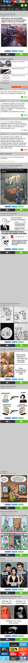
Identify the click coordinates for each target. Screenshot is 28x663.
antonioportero (5, 167)
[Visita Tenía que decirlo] (14, 653)
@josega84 (5, 122)
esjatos (5, 100)
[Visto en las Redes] (10, 1)
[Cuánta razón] (4, 1)
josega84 (5, 133)
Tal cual (2, 559)
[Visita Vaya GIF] (4, 658)
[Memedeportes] (7, 1)
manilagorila (4, 473)
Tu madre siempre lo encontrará (9, 303)
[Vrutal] (15, 1)
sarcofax (5, 118)
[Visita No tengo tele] (23, 658)
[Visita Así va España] (14, 649)
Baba (3, 388)
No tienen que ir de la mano (8, 213)
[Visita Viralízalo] (4, 644)
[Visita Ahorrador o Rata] (14, 658)
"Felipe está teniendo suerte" (8, 511)
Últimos (3, 9)
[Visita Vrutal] (23, 653)
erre (2, 215)
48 (9, 555)
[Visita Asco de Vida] (4, 649)
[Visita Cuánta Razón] (14, 644)
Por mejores (24, 87)
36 (9, 508)
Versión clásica (19, 661)
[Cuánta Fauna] (23, 1)
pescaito (3, 513)
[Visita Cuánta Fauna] (23, 649)
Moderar (24, 9)
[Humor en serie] (21, 1)
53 (9, 421)
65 (9, 345)
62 (9, 639)
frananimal (5, 88)
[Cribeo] (18, 1)
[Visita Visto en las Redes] (4, 653)
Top (9, 9)
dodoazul (4, 598)
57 (9, 382)
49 (9, 210)
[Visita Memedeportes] (23, 644)
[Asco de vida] (1, 1)
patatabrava (4, 15)
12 (9, 593)
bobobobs (4, 350)
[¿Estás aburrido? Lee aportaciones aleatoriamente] (12, 9)
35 (9, 252)
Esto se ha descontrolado (7, 14)
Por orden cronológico (16, 87)
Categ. (17, 9)
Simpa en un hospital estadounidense (11, 165)
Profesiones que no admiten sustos (10, 596)
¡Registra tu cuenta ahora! (7, 161)
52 (9, 54)
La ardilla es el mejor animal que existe (11, 349)
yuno (3, 560)
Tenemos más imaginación (8, 386)
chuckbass (4, 305)
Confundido (3, 472)
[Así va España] (12, 1)
